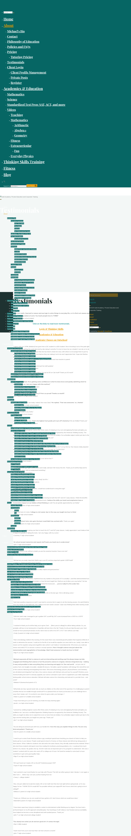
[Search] (100, 327)
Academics (92, 319)
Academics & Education (51, 334)
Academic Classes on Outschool (51, 339)
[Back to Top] (90, 305)
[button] (4, 181)
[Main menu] (0, 199)
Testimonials (93, 325)
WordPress (108, 331)
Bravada (100, 331)
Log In (91, 299)
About (91, 317)
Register (92, 302)
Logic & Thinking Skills (51, 328)
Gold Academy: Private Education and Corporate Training (25, 190)
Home (91, 314)
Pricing (91, 322)
